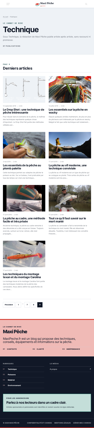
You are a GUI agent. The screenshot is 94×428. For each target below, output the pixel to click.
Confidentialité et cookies (39, 423)
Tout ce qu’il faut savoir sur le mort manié (67, 220)
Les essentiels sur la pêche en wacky (68, 111)
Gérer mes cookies (82, 423)
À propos (70, 369)
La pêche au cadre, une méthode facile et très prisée (24, 220)
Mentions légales (62, 423)
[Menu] (8, 4)
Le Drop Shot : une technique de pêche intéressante (23, 111)
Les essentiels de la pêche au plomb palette (22, 167)
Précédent (9, 305)
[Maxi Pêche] (47, 4)
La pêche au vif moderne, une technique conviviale (68, 167)
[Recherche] (86, 4)
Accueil (5, 17)
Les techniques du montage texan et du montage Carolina (22, 276)
